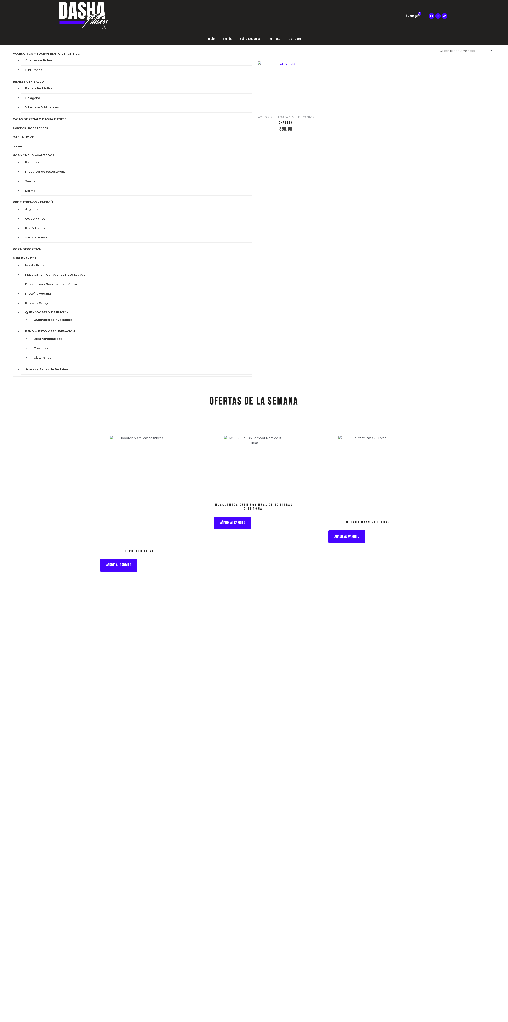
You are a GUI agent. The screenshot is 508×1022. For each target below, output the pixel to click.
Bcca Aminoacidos (48, 339)
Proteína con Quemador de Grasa (51, 284)
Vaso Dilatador (36, 237)
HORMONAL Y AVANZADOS (34, 155)
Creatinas (41, 348)
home (17, 146)
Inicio (211, 38)
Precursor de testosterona (45, 171)
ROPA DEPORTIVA (27, 249)
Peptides (32, 162)
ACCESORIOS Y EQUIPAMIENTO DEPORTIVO (46, 53)
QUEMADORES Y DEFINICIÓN (47, 312)
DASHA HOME (23, 137)
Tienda (227, 38)
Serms (30, 191)
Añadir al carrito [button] (118, 565)
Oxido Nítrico (35, 218)
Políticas (274, 38)
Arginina (31, 209)
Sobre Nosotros (250, 38)
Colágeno (32, 98)
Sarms (30, 181)
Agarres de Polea (38, 60)
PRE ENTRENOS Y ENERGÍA (33, 202)
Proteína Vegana (38, 293)
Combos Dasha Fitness (30, 128)
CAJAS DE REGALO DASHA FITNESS (40, 119)
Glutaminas (42, 357)
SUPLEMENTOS (24, 258)
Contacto (294, 38)
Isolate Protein (36, 265)
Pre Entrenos (35, 228)
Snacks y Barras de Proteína (46, 369)
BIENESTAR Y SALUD (28, 81)
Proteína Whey (36, 303)
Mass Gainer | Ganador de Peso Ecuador (56, 274)
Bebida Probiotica (39, 88)
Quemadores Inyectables (53, 320)
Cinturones (33, 70)
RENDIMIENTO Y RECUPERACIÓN (50, 331)
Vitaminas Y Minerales (42, 107)
